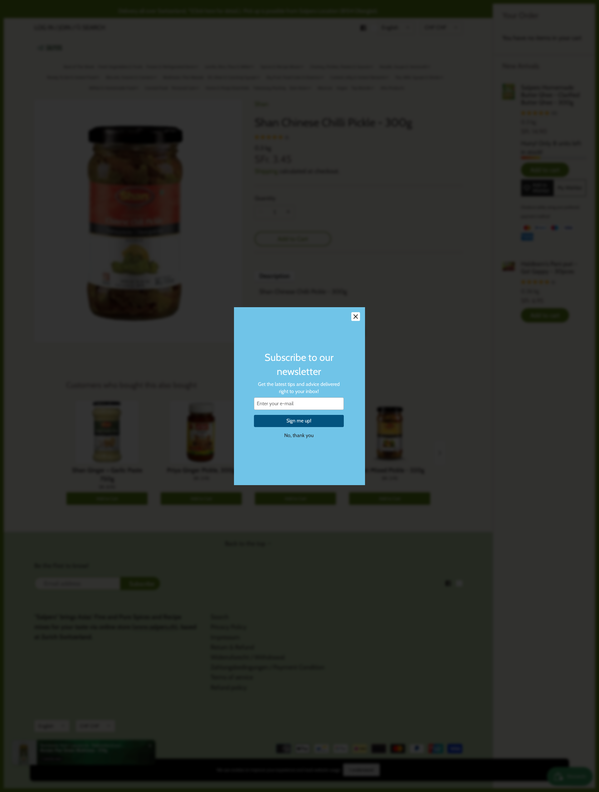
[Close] (355, 316)
